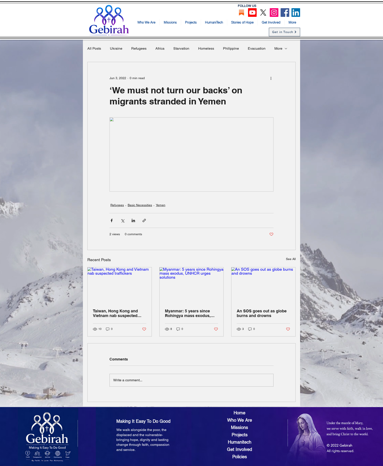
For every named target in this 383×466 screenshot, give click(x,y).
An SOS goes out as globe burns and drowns (262, 313)
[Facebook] (285, 12)
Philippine (231, 48)
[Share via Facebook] (111, 220)
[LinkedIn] (295, 12)
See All (291, 259)
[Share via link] (144, 220)
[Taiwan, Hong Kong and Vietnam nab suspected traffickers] (120, 285)
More (278, 48)
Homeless (206, 48)
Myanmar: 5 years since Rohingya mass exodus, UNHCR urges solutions (188, 313)
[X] (263, 12)
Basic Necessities (140, 205)
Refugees (139, 48)
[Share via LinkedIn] (133, 220)
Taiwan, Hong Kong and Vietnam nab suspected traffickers (115, 313)
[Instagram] (274, 12)
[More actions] (271, 78)
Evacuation (257, 48)
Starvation (181, 48)
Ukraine (116, 48)
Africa (159, 48)
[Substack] (241, 12)
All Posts (94, 48)
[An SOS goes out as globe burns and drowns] (263, 285)
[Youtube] (252, 12)
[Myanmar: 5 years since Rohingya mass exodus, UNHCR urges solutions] (192, 285)
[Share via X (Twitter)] (122, 220)
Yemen (160, 205)
